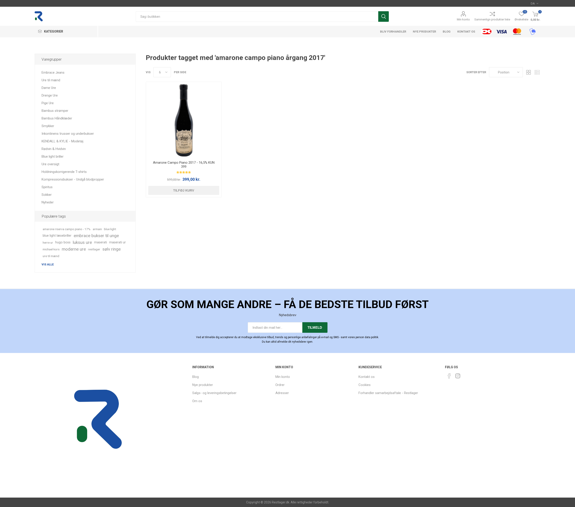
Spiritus (47, 187)
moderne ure (74, 249)
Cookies (364, 385)
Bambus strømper (55, 111)
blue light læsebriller (57, 236)
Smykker (48, 126)
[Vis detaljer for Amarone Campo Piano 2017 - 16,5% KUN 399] (183, 119)
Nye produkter (424, 31)
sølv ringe (111, 249)
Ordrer (280, 385)
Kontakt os (466, 31)
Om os (197, 401)
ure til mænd (51, 256)
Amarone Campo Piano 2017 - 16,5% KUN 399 (184, 165)
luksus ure (82, 242)
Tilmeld (314, 327)
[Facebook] (449, 375)
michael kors (51, 249)
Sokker (47, 195)
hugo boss (63, 242)
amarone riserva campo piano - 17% (67, 229)
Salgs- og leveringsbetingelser (214, 393)
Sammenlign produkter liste (492, 19)
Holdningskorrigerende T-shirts (64, 172)
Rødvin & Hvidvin (54, 149)
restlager (94, 249)
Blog (447, 31)
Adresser (282, 393)
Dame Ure (49, 88)
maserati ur (117, 242)
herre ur (48, 242)
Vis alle (48, 264)
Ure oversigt (50, 164)
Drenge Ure (50, 95)
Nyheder (48, 202)
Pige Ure (48, 103)
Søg (383, 16)
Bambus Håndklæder (57, 118)
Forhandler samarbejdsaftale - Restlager (388, 393)
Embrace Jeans (53, 73)
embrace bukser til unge (96, 235)
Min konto (463, 19)
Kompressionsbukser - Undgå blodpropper (73, 179)
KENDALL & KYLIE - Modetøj (62, 141)
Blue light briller (53, 156)
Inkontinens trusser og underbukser (68, 134)
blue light (110, 229)
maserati (100, 242)
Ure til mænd (51, 80)
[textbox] (257, 16)
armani (97, 229)
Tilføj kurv (183, 190)
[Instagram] (457, 375)
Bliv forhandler (393, 31)
